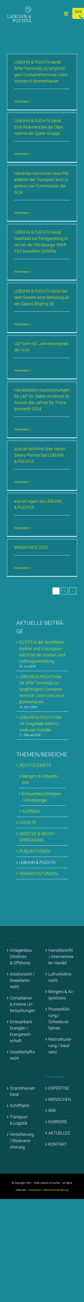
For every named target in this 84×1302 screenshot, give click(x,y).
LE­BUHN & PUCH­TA (37, 862)
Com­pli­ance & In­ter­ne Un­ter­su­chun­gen (22, 1004)
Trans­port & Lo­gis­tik (19, 1120)
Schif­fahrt (31, 811)
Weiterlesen (21, 101)
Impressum (35, 1189)
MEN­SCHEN (59, 1099)
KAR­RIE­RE (57, 1121)
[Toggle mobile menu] (66, 13)
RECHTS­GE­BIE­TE (35, 765)
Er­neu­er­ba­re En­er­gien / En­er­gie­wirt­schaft (21, 1031)
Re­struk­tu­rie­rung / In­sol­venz (60, 1045)
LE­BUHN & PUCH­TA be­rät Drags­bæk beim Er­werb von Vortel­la (40, 723)
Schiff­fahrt (19, 1105)
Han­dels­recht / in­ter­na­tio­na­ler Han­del (61, 956)
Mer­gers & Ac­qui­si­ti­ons (61, 994)
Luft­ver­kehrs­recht (60, 977)
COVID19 (27, 822)
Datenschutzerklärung (56, 1189)
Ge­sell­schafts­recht (23, 1055)
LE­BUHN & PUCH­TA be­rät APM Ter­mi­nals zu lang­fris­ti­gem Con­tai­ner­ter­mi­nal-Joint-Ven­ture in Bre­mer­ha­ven (41, 689)
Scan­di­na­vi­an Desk (22, 1091)
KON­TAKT (57, 1144)
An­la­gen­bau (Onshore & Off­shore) (21, 956)
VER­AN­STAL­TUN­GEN (38, 873)
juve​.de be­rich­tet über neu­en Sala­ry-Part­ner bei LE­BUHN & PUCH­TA (39, 455)
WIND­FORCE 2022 (31, 547)
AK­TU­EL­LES (59, 1132)
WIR (52, 1110)
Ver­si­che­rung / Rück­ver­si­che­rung (22, 1140)
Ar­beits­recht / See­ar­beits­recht (22, 980)
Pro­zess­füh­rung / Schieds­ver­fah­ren (59, 1018)
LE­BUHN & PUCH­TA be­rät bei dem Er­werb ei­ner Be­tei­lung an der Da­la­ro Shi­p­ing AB (42, 297)
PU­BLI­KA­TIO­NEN (34, 851)
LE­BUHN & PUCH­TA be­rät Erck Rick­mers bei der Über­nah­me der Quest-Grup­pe (39, 127)
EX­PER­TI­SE (58, 1088)
